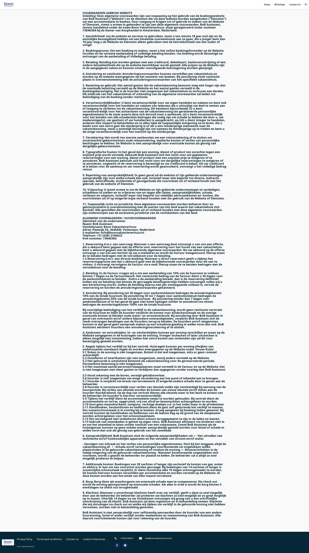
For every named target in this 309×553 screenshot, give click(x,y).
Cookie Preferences (94, 539)
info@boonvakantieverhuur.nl (158, 538)
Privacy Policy (24, 539)
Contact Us (295, 4)
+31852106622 (126, 538)
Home (267, 4)
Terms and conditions (49, 539)
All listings (279, 4)
